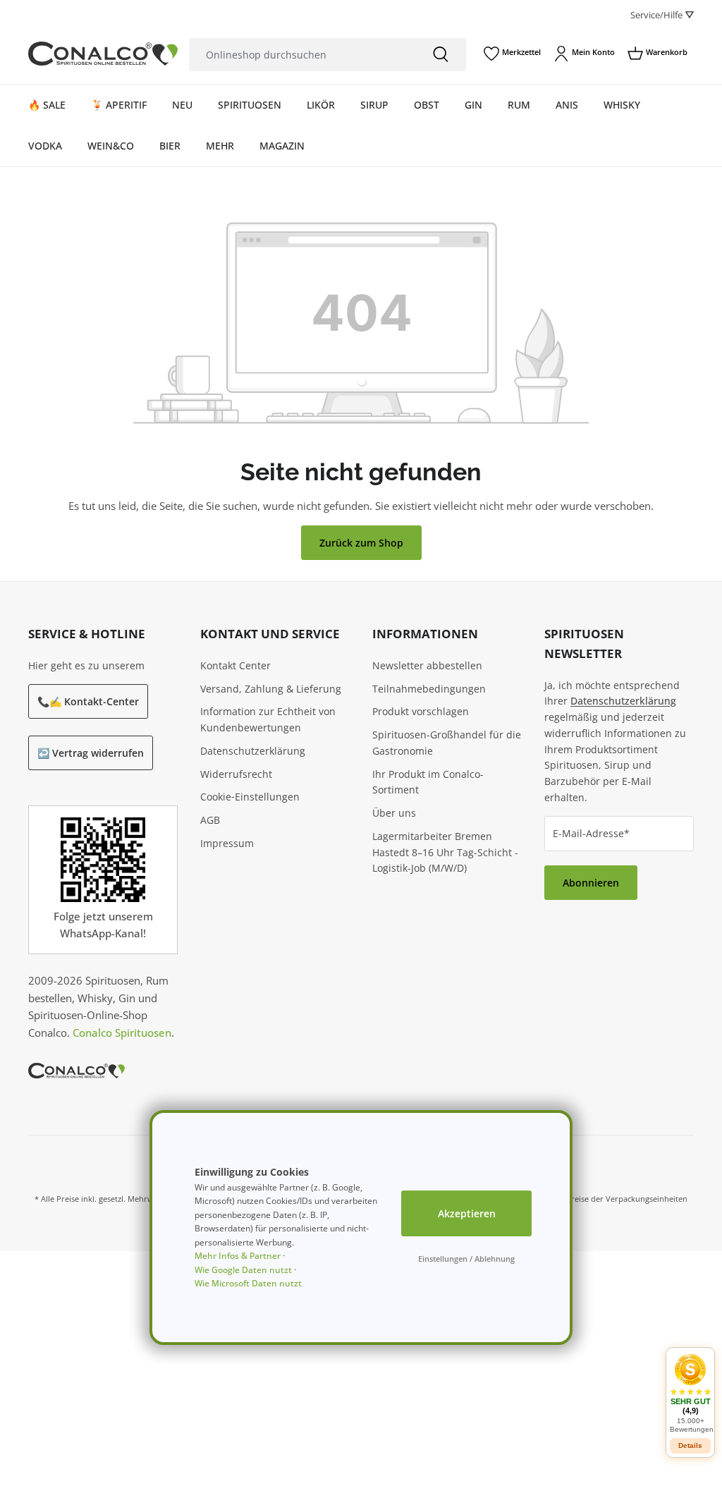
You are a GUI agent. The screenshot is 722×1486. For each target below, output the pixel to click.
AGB (210, 820)
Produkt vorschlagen (420, 711)
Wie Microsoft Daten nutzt (248, 1283)
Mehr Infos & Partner (238, 1256)
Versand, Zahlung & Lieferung (270, 688)
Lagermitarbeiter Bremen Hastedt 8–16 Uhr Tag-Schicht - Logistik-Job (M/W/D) (445, 852)
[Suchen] (440, 54)
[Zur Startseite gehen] (103, 54)
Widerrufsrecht (236, 774)
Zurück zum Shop (361, 542)
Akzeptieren (467, 1213)
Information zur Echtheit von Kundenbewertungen (268, 719)
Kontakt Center (235, 665)
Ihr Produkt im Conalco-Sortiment (428, 782)
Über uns (394, 813)
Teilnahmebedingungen (429, 688)
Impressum (227, 843)
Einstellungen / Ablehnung (466, 1258)
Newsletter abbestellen (427, 665)
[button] (690, 1393)
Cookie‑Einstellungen (250, 796)
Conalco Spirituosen (122, 1032)
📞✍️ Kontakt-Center (88, 701)
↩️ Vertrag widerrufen (90, 753)
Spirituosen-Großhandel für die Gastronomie (446, 742)
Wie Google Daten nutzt (243, 1270)
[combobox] (302, 54)
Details (690, 1445)
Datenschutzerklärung (252, 750)
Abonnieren (591, 882)
